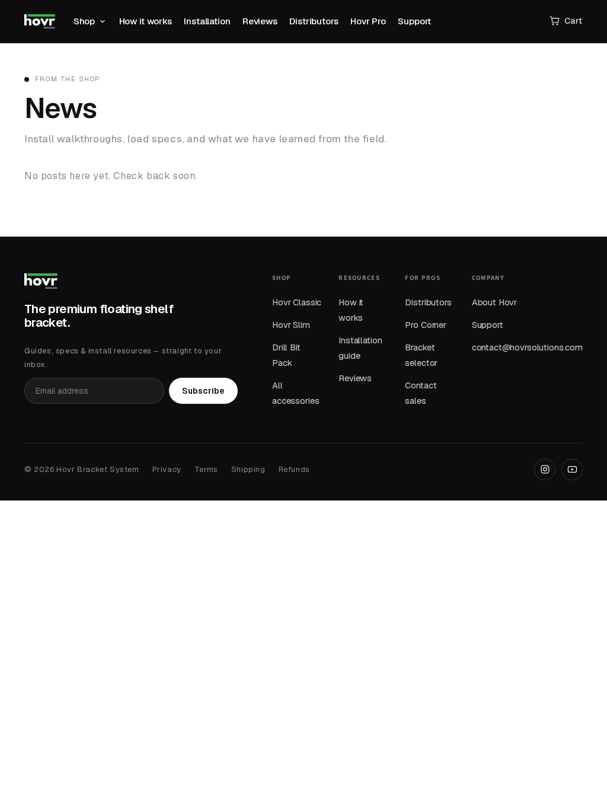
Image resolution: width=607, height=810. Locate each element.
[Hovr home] (39, 21)
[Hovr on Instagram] (544, 469)
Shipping (248, 469)
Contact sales (420, 393)
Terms (206, 469)
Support (414, 21)
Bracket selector (421, 355)
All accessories (295, 393)
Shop (84, 21)
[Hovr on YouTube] (572, 469)
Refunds (294, 469)
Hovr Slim (291, 324)
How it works (145, 21)
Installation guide (360, 347)
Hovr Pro (368, 21)
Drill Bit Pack (286, 355)
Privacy (166, 469)
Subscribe (203, 390)
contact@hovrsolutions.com (527, 347)
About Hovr (494, 302)
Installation (207, 21)
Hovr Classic (296, 302)
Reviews (259, 21)
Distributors (313, 21)
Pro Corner (425, 324)
